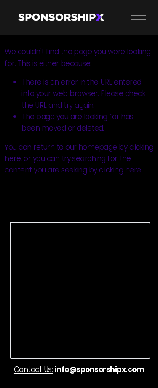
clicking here (120, 170)
